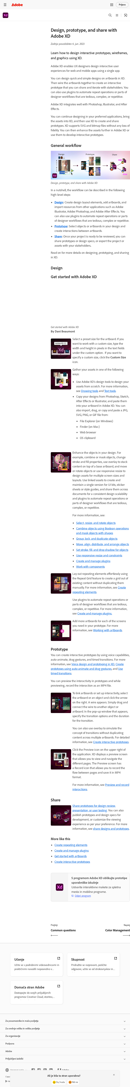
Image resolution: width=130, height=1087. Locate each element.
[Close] (114, 1075)
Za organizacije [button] (12, 1036)
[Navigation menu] (5, 4)
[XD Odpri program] (125, 15)
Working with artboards (107, 630)
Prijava (122, 4)
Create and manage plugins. (94, 613)
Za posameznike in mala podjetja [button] (21, 1020)
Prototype (61, 226)
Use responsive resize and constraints (99, 555)
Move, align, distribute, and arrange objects (102, 544)
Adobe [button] (8, 1051)
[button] (111, 4)
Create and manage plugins (93, 561)
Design (59, 202)
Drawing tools (89, 391)
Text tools (110, 391)
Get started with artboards (71, 856)
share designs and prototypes (111, 829)
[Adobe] (17, 4)
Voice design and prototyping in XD (92, 664)
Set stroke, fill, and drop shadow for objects (102, 550)
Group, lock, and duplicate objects (96, 539)
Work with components (90, 567)
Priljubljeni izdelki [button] (14, 1058)
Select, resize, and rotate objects (96, 523)
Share (58, 236)
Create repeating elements (71, 845)
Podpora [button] (9, 1043)
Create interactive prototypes (111, 742)
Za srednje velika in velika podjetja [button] (22, 1028)
